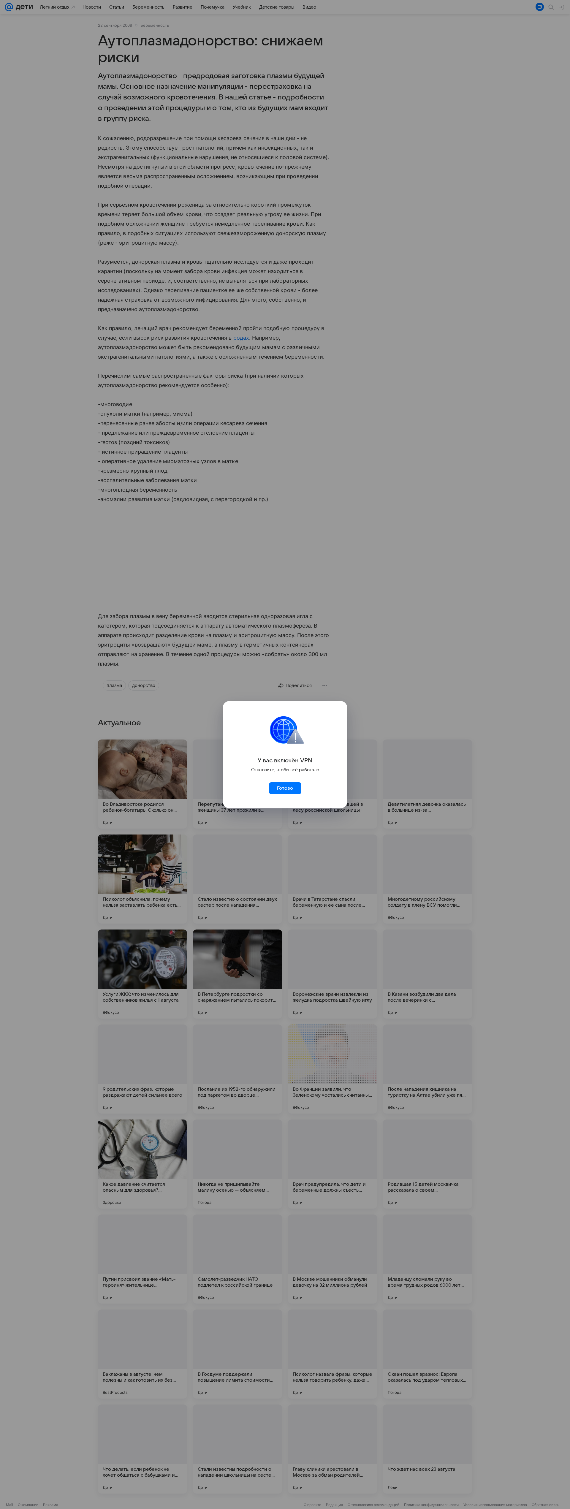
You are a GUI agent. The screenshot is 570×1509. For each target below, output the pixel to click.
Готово (285, 788)
